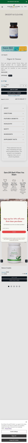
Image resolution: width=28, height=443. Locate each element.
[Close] (26, 422)
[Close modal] (25, 203)
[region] (14, 431)
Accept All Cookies (14, 440)
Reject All (14, 435)
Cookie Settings (14, 431)
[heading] (14, 220)
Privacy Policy (8, 428)
